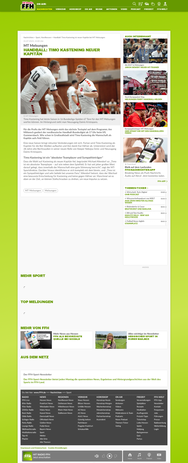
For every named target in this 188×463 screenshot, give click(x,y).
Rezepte (140, 407)
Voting (118, 426)
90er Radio (26, 407)
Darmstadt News (47, 416)
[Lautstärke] (96, 456)
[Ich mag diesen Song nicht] (115, 456)
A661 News (83, 416)
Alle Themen (45, 442)
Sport (38, 38)
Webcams (119, 410)
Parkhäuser (82, 423)
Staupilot (147, 3)
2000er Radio (27, 410)
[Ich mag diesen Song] (103, 456)
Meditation (141, 410)
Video (124, 9)
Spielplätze (141, 404)
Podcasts (119, 416)
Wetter (153, 3)
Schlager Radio (28, 420)
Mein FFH (165, 3)
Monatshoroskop (103, 410)
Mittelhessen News (66, 407)
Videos (118, 407)
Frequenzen (159, 410)
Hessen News (45, 400)
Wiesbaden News (47, 407)
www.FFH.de (40, 393)
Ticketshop (141, 420)
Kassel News (45, 413)
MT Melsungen (33, 190)
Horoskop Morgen (104, 404)
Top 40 (25, 436)
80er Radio (26, 404)
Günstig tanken (84, 420)
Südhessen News (65, 413)
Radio (25, 397)
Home (130, 458)
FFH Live (26, 400)
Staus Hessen (83, 400)
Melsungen (50, 190)
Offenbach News (47, 420)
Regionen (63, 397)
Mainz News (45, 410)
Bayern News (45, 429)
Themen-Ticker (135, 188)
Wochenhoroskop (103, 407)
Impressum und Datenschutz (33, 448)
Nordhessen (46, 38)
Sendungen (120, 400)
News (43, 397)
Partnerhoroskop (103, 416)
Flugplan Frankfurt (85, 426)
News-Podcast (121, 420)
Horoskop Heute (103, 400)
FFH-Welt (162, 9)
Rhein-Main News (65, 410)
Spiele (139, 426)
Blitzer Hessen (84, 404)
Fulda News (44, 426)
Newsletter (158, 404)
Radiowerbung (160, 423)
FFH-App (162, 181)
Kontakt (157, 407)
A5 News (82, 413)
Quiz (139, 436)
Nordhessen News (65, 400)
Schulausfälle (83, 429)
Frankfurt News (46, 404)
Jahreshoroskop (103, 413)
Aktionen (111, 9)
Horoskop (75, 9)
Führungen (158, 416)
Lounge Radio (27, 426)
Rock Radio (26, 413)
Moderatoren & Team (124, 413)
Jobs (156, 413)
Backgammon (142, 433)
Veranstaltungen (143, 400)
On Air (88, 9)
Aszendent (100, 420)
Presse (157, 420)
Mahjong (140, 429)
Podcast (136, 9)
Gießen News (45, 423)
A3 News (82, 410)
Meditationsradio (29, 433)
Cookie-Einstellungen (57, 448)
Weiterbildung (160, 426)
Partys (139, 439)
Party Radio (27, 423)
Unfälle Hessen (84, 407)
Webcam (159, 3)
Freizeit (148, 9)
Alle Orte (43, 439)
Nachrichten (44, 9)
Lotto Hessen (142, 423)
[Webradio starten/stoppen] (109, 456)
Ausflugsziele (142, 413)
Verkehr (61, 9)
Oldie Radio (26, 416)
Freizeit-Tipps (142, 416)
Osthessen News (65, 404)
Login (156, 429)
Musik (99, 9)
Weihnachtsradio (29, 429)
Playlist (140, 3)
